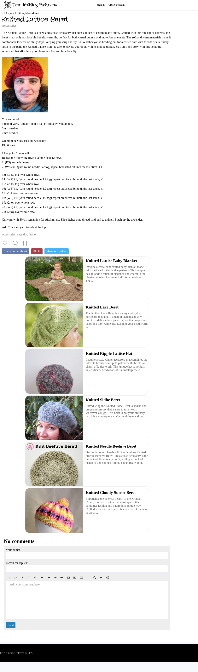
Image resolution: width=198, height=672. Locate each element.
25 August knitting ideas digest (20, 13)
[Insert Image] (68, 577)
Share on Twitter (56, 251)
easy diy (22, 234)
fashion (32, 234)
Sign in (101, 4)
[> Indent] (61, 577)
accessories (8, 234)
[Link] (88, 577)
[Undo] (9, 577)
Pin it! (37, 251)
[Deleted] (35, 577)
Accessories (9, 25)
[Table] (81, 577)
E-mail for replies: (17, 563)
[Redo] (15, 577)
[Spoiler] (94, 577)
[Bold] (22, 577)
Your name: (13, 549)
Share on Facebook (15, 251)
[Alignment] (101, 577)
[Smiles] (107, 577)
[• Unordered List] (42, 577)
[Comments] (15, 243)
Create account (116, 4)
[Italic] (29, 577)
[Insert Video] (75, 577)
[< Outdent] (55, 577)
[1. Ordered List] (48, 577)
